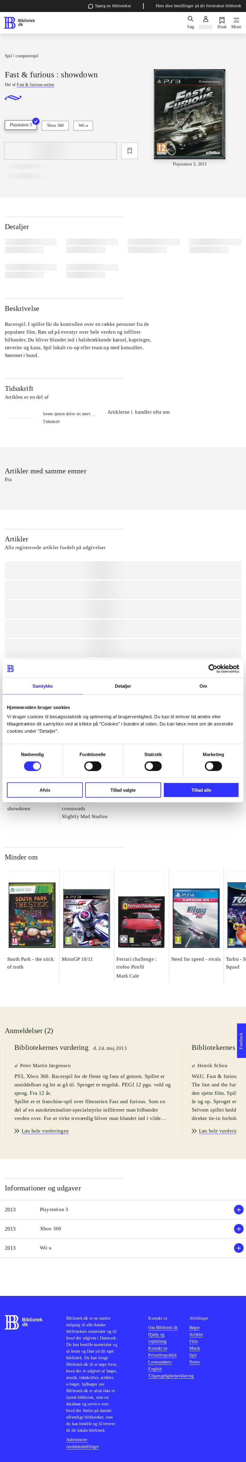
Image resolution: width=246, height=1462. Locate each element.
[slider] (189, 118)
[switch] (92, 766)
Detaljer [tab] (123, 685)
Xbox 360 (55, 125)
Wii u (83, 125)
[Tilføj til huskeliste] (129, 150)
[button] (123, 1209)
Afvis (45, 790)
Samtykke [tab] (42, 685)
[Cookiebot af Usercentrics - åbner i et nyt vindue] (213, 668)
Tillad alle (201, 790)
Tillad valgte (123, 790)
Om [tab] (203, 685)
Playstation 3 (21, 125)
